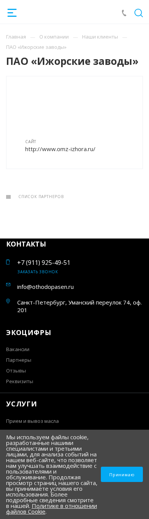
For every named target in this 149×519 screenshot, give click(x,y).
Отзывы (16, 370)
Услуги (21, 403)
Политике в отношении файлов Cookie (51, 508)
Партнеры (18, 359)
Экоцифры (28, 332)
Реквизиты (19, 381)
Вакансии (17, 349)
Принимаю (121, 474)
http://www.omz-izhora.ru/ (60, 149)
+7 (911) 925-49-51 (43, 263)
